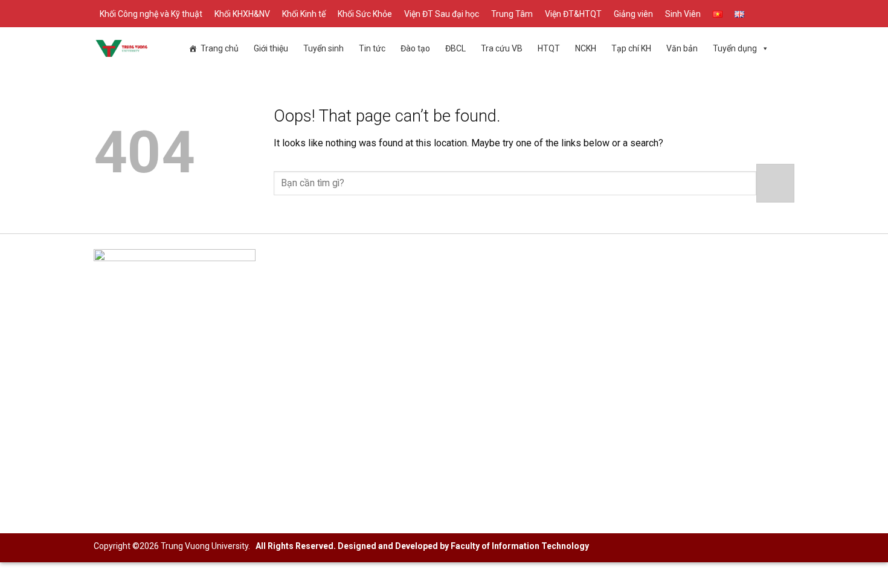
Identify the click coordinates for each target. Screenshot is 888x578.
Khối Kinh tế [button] (304, 14)
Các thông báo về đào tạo (389, 291)
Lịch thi (351, 349)
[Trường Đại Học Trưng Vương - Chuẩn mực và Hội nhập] (122, 48)
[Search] (790, 13)
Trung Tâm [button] (512, 14)
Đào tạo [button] (415, 48)
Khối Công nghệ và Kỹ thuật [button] (151, 14)
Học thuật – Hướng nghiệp (631, 349)
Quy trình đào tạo (372, 368)
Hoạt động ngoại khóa (622, 330)
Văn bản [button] (682, 48)
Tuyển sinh (323, 48)
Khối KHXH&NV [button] (242, 14)
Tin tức (372, 48)
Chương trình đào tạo (380, 310)
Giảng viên (633, 14)
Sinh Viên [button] (683, 14)
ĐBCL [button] (455, 48)
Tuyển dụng (735, 48)
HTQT (549, 48)
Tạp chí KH (631, 48)
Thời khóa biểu (366, 388)
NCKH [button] (585, 48)
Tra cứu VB (502, 48)
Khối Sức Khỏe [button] (365, 14)
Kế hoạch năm (366, 330)
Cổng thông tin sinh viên (626, 291)
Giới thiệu (271, 48)
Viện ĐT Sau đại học (441, 14)
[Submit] (775, 183)
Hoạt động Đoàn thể (618, 310)
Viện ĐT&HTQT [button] (573, 14)
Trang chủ (220, 48)
